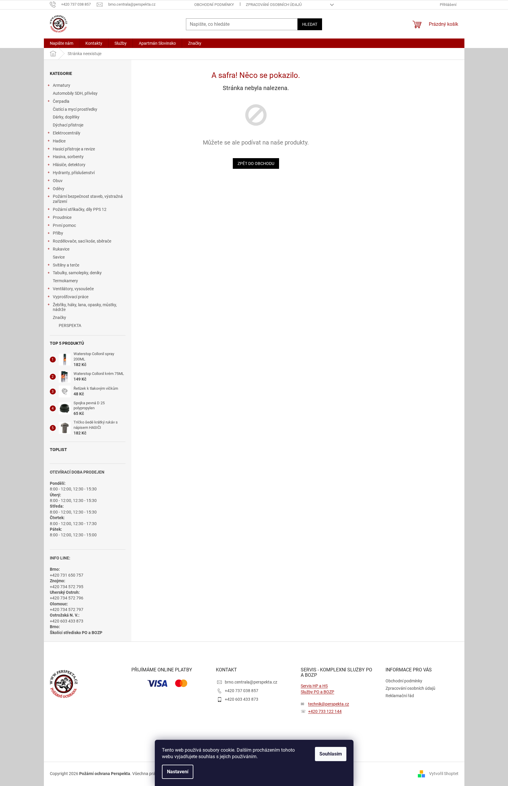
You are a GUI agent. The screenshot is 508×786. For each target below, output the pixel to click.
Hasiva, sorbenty (68, 156)
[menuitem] (61, 43)
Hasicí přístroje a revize (74, 149)
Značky (59, 317)
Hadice (59, 141)
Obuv (58, 180)
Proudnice (62, 217)
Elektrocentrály (66, 133)
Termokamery (65, 280)
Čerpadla (61, 101)
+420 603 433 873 (241, 699)
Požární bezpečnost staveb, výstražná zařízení (88, 199)
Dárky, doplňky (66, 117)
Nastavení (177, 771)
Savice (59, 257)
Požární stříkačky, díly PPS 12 (79, 209)
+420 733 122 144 (325, 711)
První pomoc (64, 225)
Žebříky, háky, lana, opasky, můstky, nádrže (85, 307)
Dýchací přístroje (68, 125)
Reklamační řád (400, 695)
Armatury (61, 85)
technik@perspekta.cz (328, 704)
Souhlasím (330, 754)
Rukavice (61, 249)
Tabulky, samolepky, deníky (77, 272)
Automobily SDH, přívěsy (75, 93)
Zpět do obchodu (256, 163)
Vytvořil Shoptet (443, 773)
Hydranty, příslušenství (74, 172)
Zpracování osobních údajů (274, 4)
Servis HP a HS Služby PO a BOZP (317, 689)
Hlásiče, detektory (69, 164)
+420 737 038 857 (241, 690)
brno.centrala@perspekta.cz (251, 682)
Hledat (309, 24)
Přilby (58, 233)
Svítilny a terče (66, 265)
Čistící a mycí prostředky (75, 109)
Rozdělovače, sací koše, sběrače (82, 241)
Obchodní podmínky (214, 4)
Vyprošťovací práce (70, 296)
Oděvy (58, 188)
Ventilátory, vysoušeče (73, 288)
